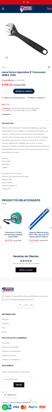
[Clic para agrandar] (7, 58)
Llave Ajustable (33, 108)
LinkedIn (31, 306)
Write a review (26, 270)
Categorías (6, 108)
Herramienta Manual (19, 108)
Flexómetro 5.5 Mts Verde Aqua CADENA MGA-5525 (13, 234)
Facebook (24, 2)
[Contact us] (5, 407)
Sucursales (6, 343)
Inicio (4, 67)
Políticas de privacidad (10, 347)
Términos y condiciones (11, 359)
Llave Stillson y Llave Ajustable (13, 110)
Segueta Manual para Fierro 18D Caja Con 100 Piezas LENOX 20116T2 (39, 234)
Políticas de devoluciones (11, 351)
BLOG (4, 332)
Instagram (28, 2)
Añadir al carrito (23, 91)
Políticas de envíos (9, 355)
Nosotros (5, 319)
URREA (34, 110)
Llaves (28, 110)
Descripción (8, 123)
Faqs (3, 328)
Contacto (5, 323)
